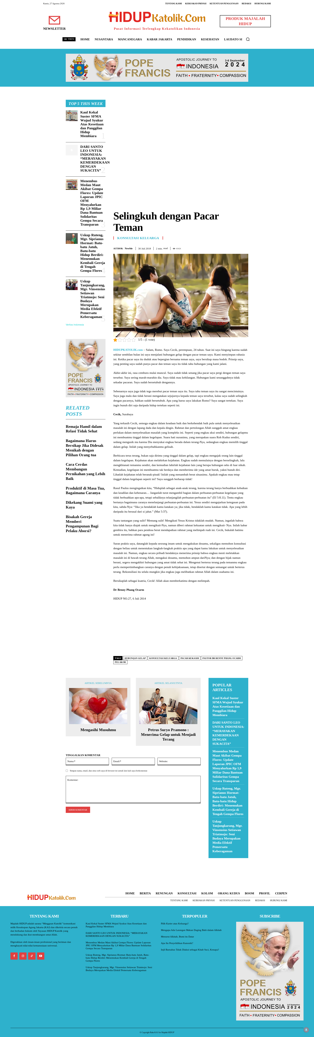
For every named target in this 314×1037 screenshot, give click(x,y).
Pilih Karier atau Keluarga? (175, 923)
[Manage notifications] (306, 1029)
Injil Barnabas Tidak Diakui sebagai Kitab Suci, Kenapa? (190, 949)
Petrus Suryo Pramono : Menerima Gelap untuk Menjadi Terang (168, 734)
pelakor (120, 662)
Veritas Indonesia (75, 324)
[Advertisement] (180, 122)
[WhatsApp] (237, 248)
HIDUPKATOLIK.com (128, 349)
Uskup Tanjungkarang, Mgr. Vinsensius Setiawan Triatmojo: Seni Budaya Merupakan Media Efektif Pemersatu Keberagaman (92, 299)
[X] (230, 248)
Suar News (215, 860)
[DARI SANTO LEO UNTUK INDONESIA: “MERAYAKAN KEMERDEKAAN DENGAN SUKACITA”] (72, 150)
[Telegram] (245, 248)
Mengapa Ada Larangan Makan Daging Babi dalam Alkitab (191, 930)
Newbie (129, 248)
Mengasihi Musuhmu (98, 730)
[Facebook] (222, 248)
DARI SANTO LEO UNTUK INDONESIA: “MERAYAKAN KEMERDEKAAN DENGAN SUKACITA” (95, 158)
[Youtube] (40, 956)
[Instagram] (22, 956)
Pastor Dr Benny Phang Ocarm (221, 658)
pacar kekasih (190, 658)
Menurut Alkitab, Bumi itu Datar (177, 936)
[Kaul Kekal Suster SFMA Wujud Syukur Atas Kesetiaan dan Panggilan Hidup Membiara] (72, 115)
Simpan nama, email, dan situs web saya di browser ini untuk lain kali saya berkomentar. (109, 770)
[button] (248, 39)
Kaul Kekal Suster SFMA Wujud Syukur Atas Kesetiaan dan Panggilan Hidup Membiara (92, 124)
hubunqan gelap (135, 658)
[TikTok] (31, 956)
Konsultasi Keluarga (138, 238)
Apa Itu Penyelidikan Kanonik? (177, 943)
